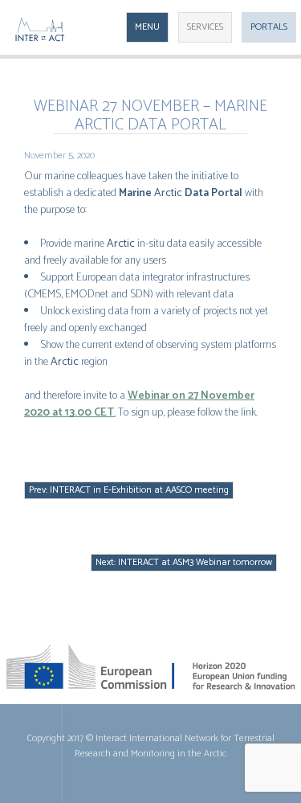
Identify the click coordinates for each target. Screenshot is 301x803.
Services (205, 27)
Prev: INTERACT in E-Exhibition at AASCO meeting (129, 490)
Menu (147, 27)
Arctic (168, 193)
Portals (268, 27)
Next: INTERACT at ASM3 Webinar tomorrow (184, 562)
